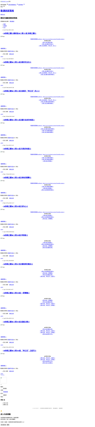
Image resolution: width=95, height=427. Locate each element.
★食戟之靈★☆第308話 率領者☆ (15, 235)
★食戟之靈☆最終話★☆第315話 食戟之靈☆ (19, 33)
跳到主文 (3, 14)
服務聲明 (61, 408)
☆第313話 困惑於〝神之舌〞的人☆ (47, 45)
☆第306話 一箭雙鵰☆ (47, 218)
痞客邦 (9, 51)
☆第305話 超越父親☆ (47, 247)
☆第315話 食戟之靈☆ (47, 42)
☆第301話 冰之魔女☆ (47, 362)
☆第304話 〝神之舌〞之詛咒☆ (47, 276)
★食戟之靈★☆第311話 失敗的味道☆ (17, 149)
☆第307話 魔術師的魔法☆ (47, 189)
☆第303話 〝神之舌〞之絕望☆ (47, 305)
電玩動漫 (12, 21)
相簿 (4, 24)
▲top (2, 56)
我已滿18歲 (3, 424)
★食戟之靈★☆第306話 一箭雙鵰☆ (16, 293)
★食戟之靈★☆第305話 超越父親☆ (16, 322)
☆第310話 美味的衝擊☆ (47, 132)
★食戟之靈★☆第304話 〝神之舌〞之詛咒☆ (19, 351)
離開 (8, 424)
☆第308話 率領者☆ (47, 161)
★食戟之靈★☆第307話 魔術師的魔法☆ (18, 264)
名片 (4, 27)
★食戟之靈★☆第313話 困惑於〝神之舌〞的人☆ (21, 91)
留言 (12, 51)
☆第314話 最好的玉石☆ (47, 44)
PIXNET (37, 408)
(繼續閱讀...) (4, 48)
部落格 (5, 25)
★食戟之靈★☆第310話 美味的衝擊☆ (17, 177)
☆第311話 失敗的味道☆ (47, 103)
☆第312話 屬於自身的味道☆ (47, 74)
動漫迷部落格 (7, 10)
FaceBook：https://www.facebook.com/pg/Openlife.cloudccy (50, 39)
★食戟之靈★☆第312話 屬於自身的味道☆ (19, 120)
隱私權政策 (55, 408)
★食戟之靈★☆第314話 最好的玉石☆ (17, 62)
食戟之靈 (11, 54)
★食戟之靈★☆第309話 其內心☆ (15, 206)
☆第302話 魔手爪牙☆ (47, 334)
